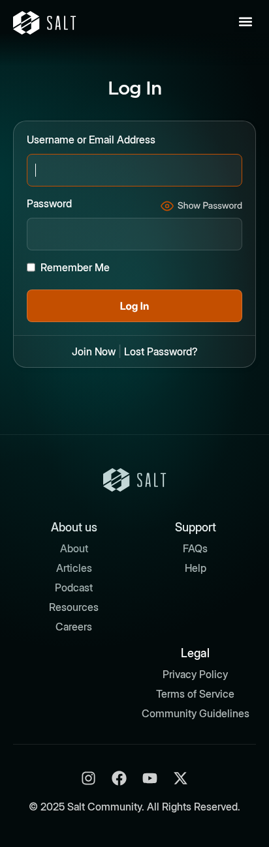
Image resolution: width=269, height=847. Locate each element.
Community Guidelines (195, 713)
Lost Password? (161, 351)
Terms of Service (195, 693)
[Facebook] (119, 778)
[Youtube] (149, 778)
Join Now (94, 351)
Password (49, 203)
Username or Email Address (91, 139)
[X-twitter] (180, 778)
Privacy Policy (195, 674)
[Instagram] (88, 778)
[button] (245, 21)
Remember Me (75, 267)
